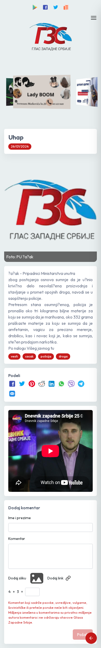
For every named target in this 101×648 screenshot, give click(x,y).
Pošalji (83, 634)
